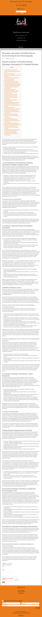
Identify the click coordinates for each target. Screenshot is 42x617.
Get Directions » (29, 1)
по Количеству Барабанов (9, 73)
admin (4, 58)
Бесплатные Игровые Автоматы (10, 114)
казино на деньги (13, 196)
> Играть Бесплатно (8, 117)
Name (3, 569)
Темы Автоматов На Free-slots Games (11, 129)
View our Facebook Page (23, 5)
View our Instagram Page (25, 5)
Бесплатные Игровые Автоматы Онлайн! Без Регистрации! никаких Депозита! (11, 127)
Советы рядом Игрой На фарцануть (11, 123)
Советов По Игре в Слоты (9, 80)
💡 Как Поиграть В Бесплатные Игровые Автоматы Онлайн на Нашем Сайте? (12, 71)
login (21, 614)
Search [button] (22, 13)
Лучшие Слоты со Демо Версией (11, 119)
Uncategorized (9, 563)
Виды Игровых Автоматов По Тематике (12, 124)
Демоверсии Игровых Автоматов (11, 110)
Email (3, 566)
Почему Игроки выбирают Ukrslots (11, 90)
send (3, 582)
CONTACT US (21, 8)
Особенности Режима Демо (9, 89)
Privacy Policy (21, 615)
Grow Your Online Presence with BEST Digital (21, 612)
